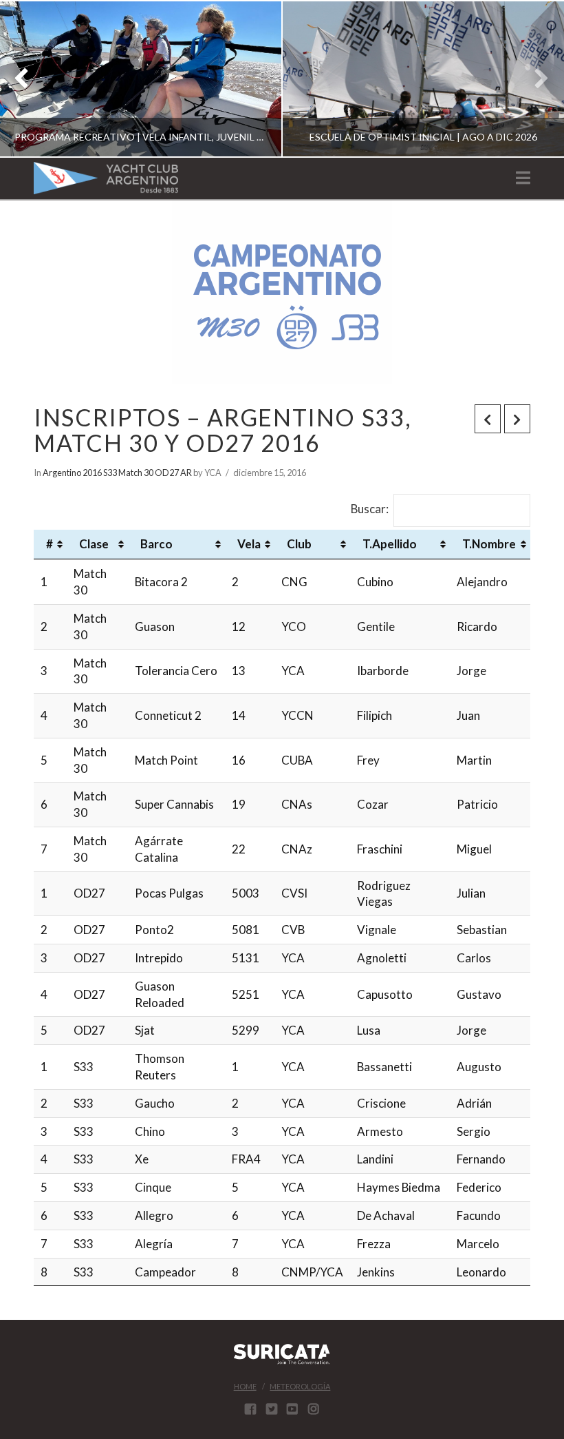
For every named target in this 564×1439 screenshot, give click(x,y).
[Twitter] (271, 1408)
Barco (156, 544)
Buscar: (370, 508)
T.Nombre (489, 544)
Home (245, 1386)
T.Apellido (389, 544)
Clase (94, 544)
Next (535, 79)
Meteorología (300, 1386)
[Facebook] (250, 1408)
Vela (249, 544)
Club (299, 544)
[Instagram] (313, 1408)
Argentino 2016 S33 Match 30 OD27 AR (117, 472)
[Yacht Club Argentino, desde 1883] (106, 178)
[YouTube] (292, 1408)
